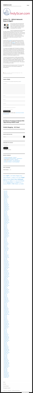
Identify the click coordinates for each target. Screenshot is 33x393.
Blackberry (14, 175)
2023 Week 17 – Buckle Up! (14, 159)
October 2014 (6, 290)
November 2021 (6, 233)
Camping (4, 177)
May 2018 (5, 259)
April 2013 (5, 306)
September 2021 (6, 235)
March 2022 (6, 229)
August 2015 (6, 286)
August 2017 (6, 268)
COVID (16, 177)
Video (19, 72)
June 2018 (5, 258)
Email (4, 99)
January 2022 (6, 231)
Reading (8, 182)
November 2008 (6, 363)
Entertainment (13, 72)
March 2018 (6, 260)
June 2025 (5, 192)
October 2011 (6, 325)
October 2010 (6, 339)
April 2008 (5, 371)
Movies (8, 73)
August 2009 (6, 353)
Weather (16, 183)
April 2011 (5, 332)
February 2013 (6, 308)
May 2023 (5, 213)
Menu (28, 5)
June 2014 (5, 295)
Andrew (5, 72)
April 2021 (5, 241)
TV (11, 183)
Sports (20, 182)
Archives (4, 384)
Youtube (22, 183)
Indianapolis (20, 179)
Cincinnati (8, 177)
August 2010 (6, 341)
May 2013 (5, 305)
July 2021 (5, 238)
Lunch (11, 180)
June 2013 (5, 304)
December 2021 (6, 232)
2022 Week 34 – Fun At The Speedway (14, 160)
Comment (5, 83)
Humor (12, 179)
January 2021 (6, 244)
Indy (4, 180)
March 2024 (6, 203)
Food (22, 177)
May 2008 (5, 370)
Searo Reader (6, 158)
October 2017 (6, 266)
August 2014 (6, 293)
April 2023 (5, 214)
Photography (22, 180)
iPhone (6, 180)
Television (10, 73)
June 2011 (5, 330)
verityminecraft (6, 157)
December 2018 (6, 257)
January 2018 (6, 262)
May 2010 (5, 343)
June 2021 (5, 239)
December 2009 (6, 349)
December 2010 (6, 336)
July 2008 (5, 368)
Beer (11, 175)
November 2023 (6, 206)
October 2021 (6, 234)
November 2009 (6, 350)
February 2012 (6, 321)
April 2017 (5, 269)
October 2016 (6, 275)
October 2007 (6, 377)
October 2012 (6, 313)
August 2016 (6, 277)
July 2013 (5, 303)
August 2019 (6, 250)
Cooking (13, 177)
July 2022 (5, 224)
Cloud (21, 72)
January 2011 (6, 335)
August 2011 (6, 327)
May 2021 (5, 240)
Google (7, 179)
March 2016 (6, 279)
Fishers (20, 177)
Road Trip (14, 182)
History (9, 179)
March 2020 (6, 247)
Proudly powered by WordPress (16, 390)
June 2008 (5, 369)
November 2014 (6, 289)
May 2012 (5, 317)
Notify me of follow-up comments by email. (10, 107)
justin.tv (13, 42)
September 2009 (6, 352)
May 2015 (5, 287)
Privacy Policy (9, 390)
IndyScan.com (7, 5)
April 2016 (5, 278)
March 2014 (6, 297)
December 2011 (6, 323)
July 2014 (5, 294)
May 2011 (5, 331)
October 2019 (6, 249)
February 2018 (6, 261)
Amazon (4, 175)
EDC (17, 177)
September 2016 (6, 276)
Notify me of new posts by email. (8, 109)
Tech (22, 182)
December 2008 (6, 362)
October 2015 (6, 284)
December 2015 (6, 281)
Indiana (15, 179)
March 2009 (6, 359)
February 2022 (6, 230)
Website (4, 103)
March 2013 (6, 307)
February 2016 (6, 280)
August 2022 (6, 223)
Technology (16, 72)
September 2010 (6, 340)
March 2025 (6, 195)
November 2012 (6, 312)
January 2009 (6, 361)
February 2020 (6, 248)
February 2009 (6, 360)
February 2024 (6, 204)
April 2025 (5, 194)
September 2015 (6, 285)
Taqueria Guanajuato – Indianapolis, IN (15, 158)
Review (11, 182)
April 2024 (5, 202)
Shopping (17, 182)
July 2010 (5, 342)
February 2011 (6, 334)
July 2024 (5, 198)
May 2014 (5, 296)
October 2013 (6, 299)
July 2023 (5, 211)
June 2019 (5, 252)
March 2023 (6, 215)
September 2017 (6, 267)
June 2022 (5, 225)
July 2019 (5, 251)
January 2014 (6, 298)
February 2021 (6, 243)
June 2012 (5, 316)
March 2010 (6, 345)
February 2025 (6, 196)
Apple (7, 175)
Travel (8, 183)
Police (5, 182)
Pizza (4, 182)
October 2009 (6, 351)
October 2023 (6, 207)
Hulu (10, 40)
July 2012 (5, 315)
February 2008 (6, 372)
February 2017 (6, 270)
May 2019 (5, 253)
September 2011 (6, 326)
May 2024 (5, 201)
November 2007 (6, 376)
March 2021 (6, 242)
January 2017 (6, 271)
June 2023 (5, 212)
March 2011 (6, 333)
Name (4, 95)
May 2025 (5, 193)
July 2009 (5, 354)
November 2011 (6, 324)
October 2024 (6, 197)
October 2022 (6, 221)
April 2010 (5, 344)
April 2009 (5, 358)
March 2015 (6, 288)
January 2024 (6, 205)
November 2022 (6, 220)
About (4, 382)
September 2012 (6, 314)
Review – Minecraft (13, 157)
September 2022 (6, 222)
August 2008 (6, 367)
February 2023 (6, 216)
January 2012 (6, 322)
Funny (4, 179)
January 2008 (6, 373)
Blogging (17, 175)
